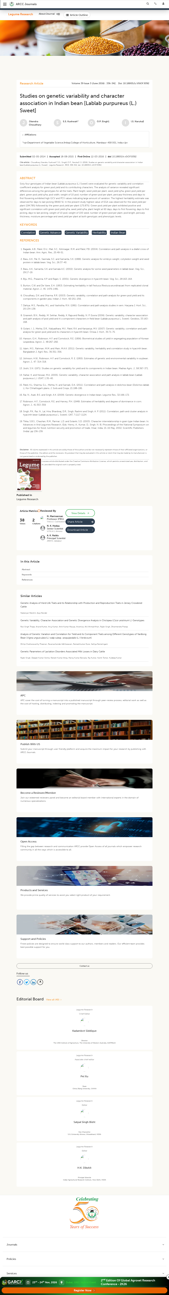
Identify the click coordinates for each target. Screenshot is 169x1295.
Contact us (84, 966)
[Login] (164, 4)
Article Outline (79, 15)
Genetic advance (50, 232)
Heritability (99, 232)
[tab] (84, 134)
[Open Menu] (5, 4)
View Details (80, 513)
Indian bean (118, 232)
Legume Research (20, 14)
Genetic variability (77, 232)
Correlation (28, 232)
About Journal (47, 13)
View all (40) (53, 999)
